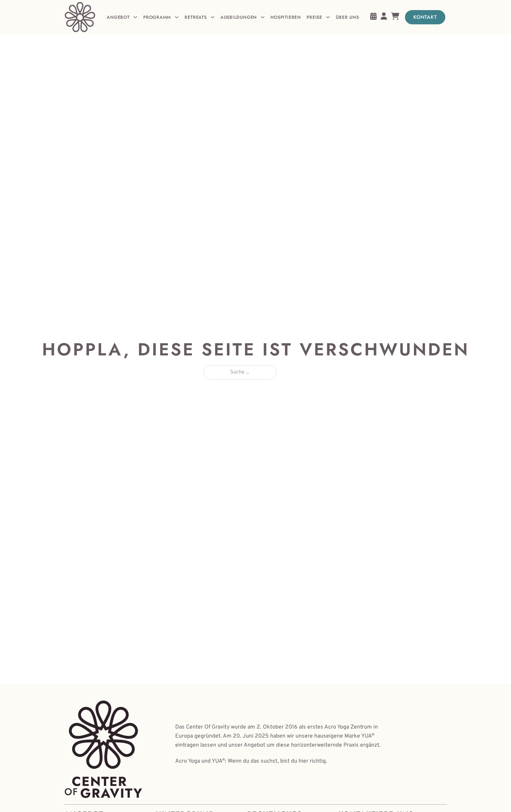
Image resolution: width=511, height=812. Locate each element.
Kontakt (425, 17)
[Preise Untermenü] (328, 17)
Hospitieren (285, 17)
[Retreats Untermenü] (212, 17)
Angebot (118, 17)
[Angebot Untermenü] (135, 17)
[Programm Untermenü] (177, 17)
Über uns (347, 17)
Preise (314, 17)
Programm (157, 17)
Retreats (195, 17)
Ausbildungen (238, 17)
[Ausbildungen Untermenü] (262, 17)
